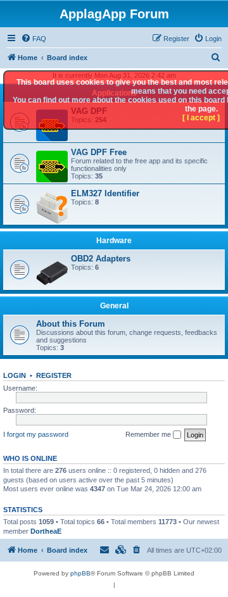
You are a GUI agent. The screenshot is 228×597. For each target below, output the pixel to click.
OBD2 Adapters (100, 258)
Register (54, 375)
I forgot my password (35, 434)
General (114, 305)
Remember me (149, 434)
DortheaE (45, 531)
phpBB (80, 573)
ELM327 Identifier (105, 193)
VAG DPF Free (99, 152)
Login (14, 375)
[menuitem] (33, 38)
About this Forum (70, 324)
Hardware (114, 240)
